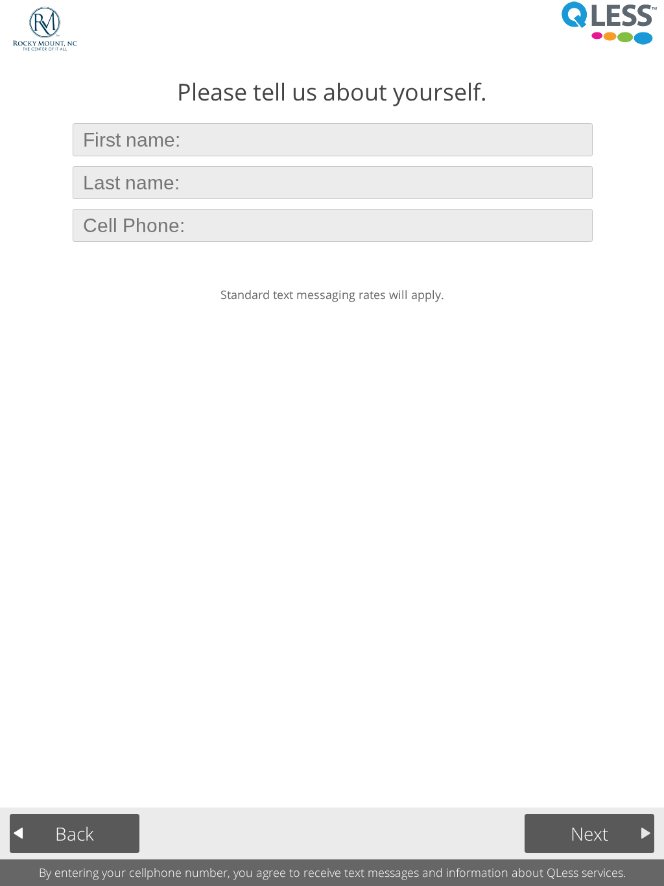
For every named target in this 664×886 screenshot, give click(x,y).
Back (74, 833)
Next (589, 833)
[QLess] (609, 22)
